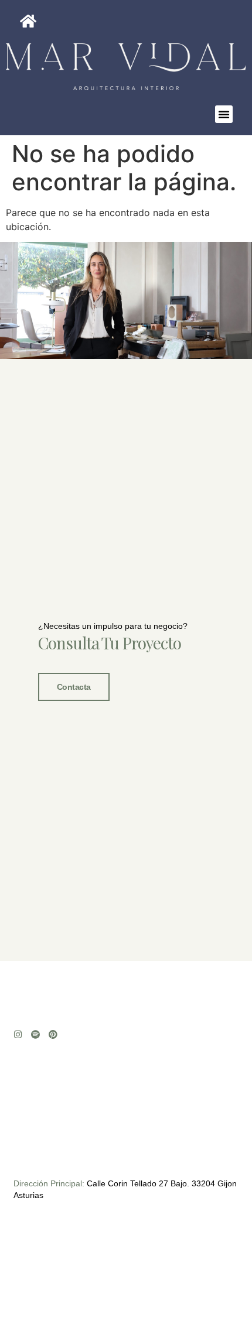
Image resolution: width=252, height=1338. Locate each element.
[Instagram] (17, 1034)
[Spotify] (35, 1034)
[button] (224, 114)
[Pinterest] (53, 1034)
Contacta (74, 687)
